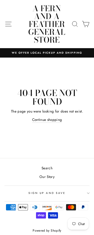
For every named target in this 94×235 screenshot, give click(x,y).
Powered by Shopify (47, 230)
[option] (47, 53)
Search (47, 168)
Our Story (47, 176)
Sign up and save (47, 193)
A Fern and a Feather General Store (46, 24)
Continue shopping (47, 119)
